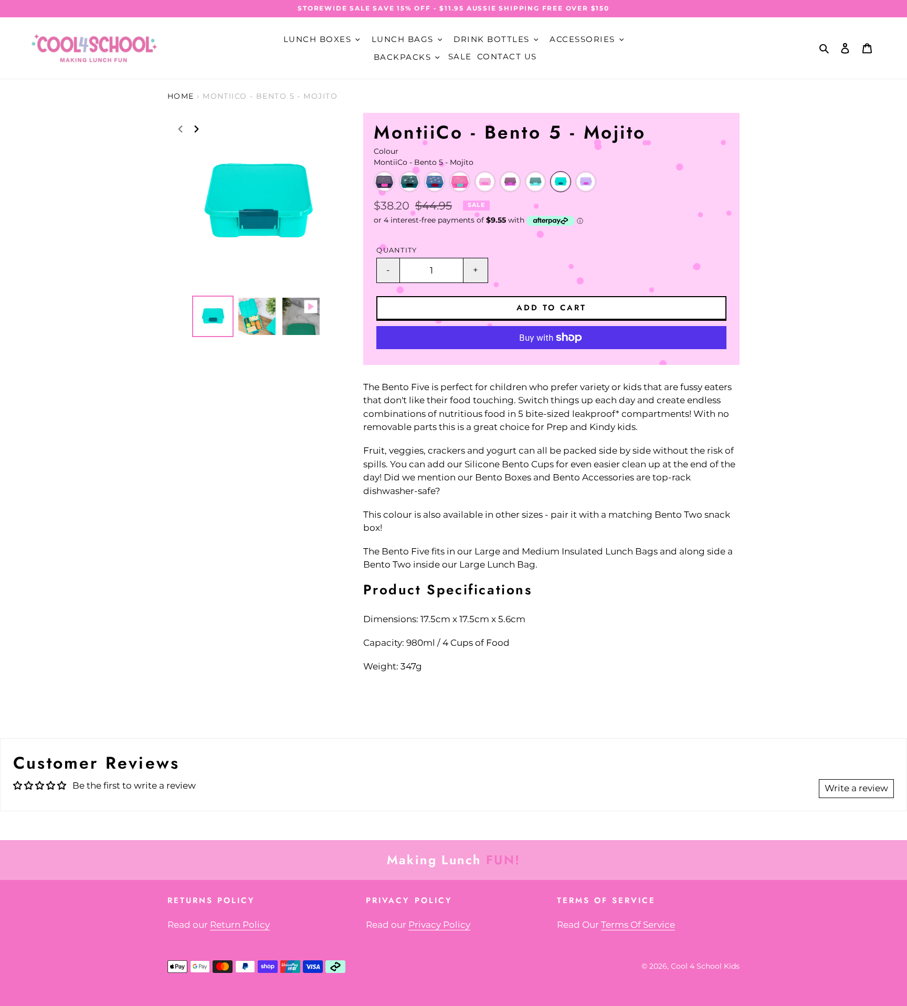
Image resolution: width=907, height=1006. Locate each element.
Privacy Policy (439, 924)
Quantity (396, 250)
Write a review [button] (856, 788)
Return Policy (240, 924)
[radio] (384, 181)
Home (180, 96)
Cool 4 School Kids (705, 966)
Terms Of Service (638, 924)
